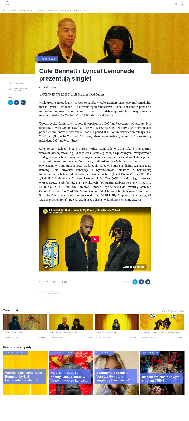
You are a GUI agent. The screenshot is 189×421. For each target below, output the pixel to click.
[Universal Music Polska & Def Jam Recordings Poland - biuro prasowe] (7, 6)
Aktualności (9, 10)
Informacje (79, 10)
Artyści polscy (26, 10)
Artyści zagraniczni (46, 10)
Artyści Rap (65, 10)
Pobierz (43, 337)
